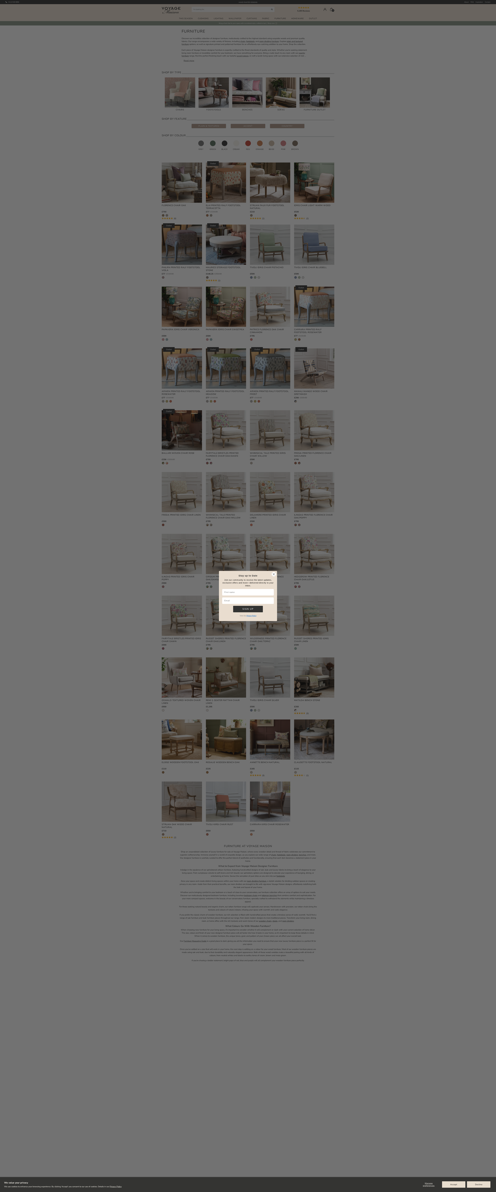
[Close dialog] (274, 574)
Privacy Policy (116, 1186)
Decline (478, 1184)
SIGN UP (248, 609)
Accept (453, 1184)
